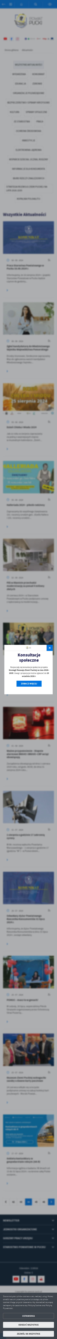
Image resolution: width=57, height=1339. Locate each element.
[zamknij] (50, 648)
